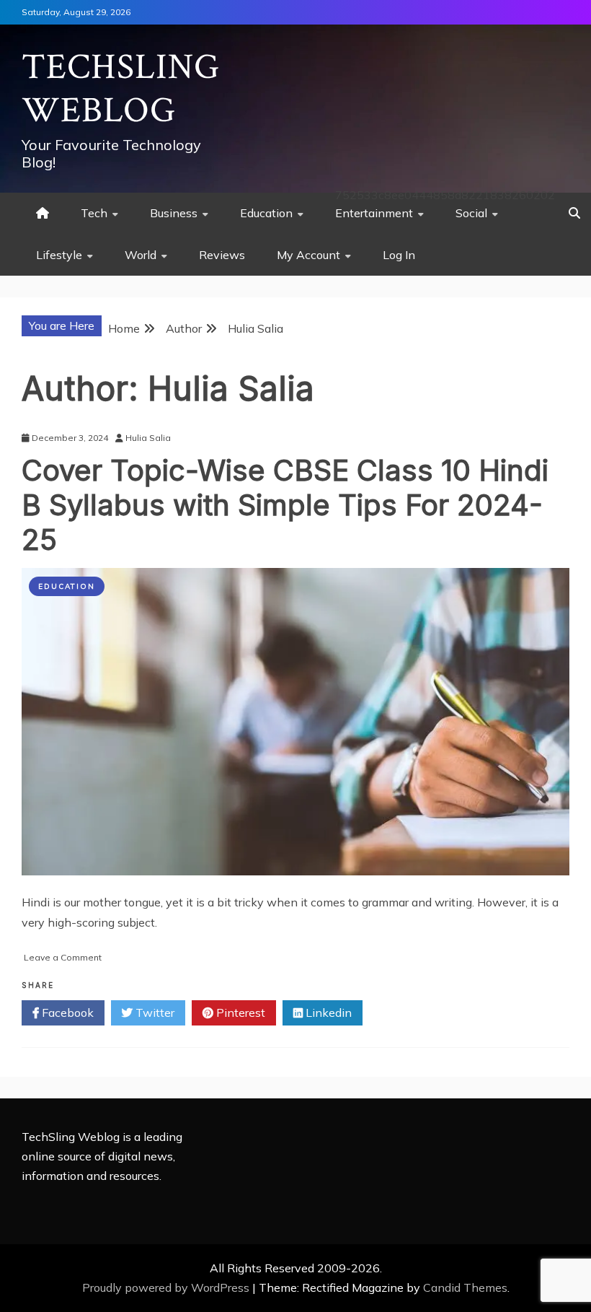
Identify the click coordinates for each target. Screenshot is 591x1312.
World (140, 255)
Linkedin (327, 1012)
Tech (94, 213)
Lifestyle (59, 255)
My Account (308, 255)
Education (266, 213)
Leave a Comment (63, 957)
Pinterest (239, 1012)
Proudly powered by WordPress (167, 1287)
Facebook (66, 1012)
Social (471, 213)
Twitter (153, 1012)
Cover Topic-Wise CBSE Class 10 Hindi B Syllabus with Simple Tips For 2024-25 (285, 504)
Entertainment (374, 213)
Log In (399, 255)
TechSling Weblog (121, 89)
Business (173, 213)
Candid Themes (465, 1287)
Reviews (222, 255)
